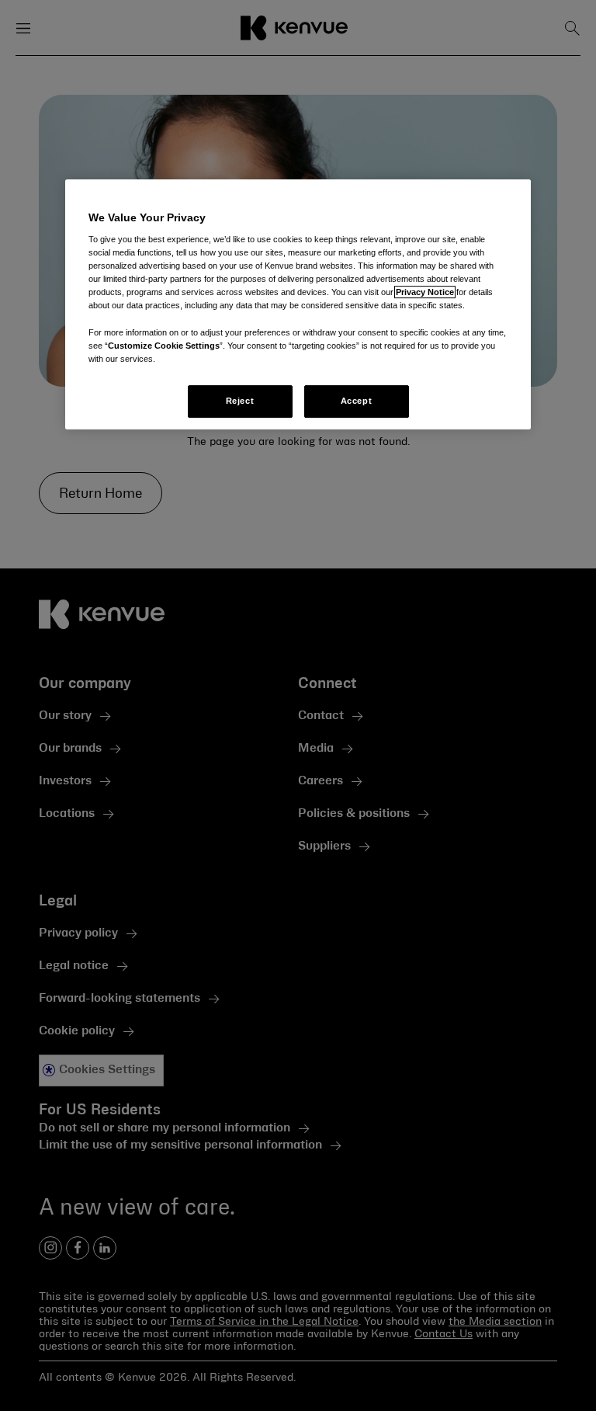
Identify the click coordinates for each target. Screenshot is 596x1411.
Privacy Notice (425, 292)
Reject (240, 400)
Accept (356, 400)
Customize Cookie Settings (164, 345)
